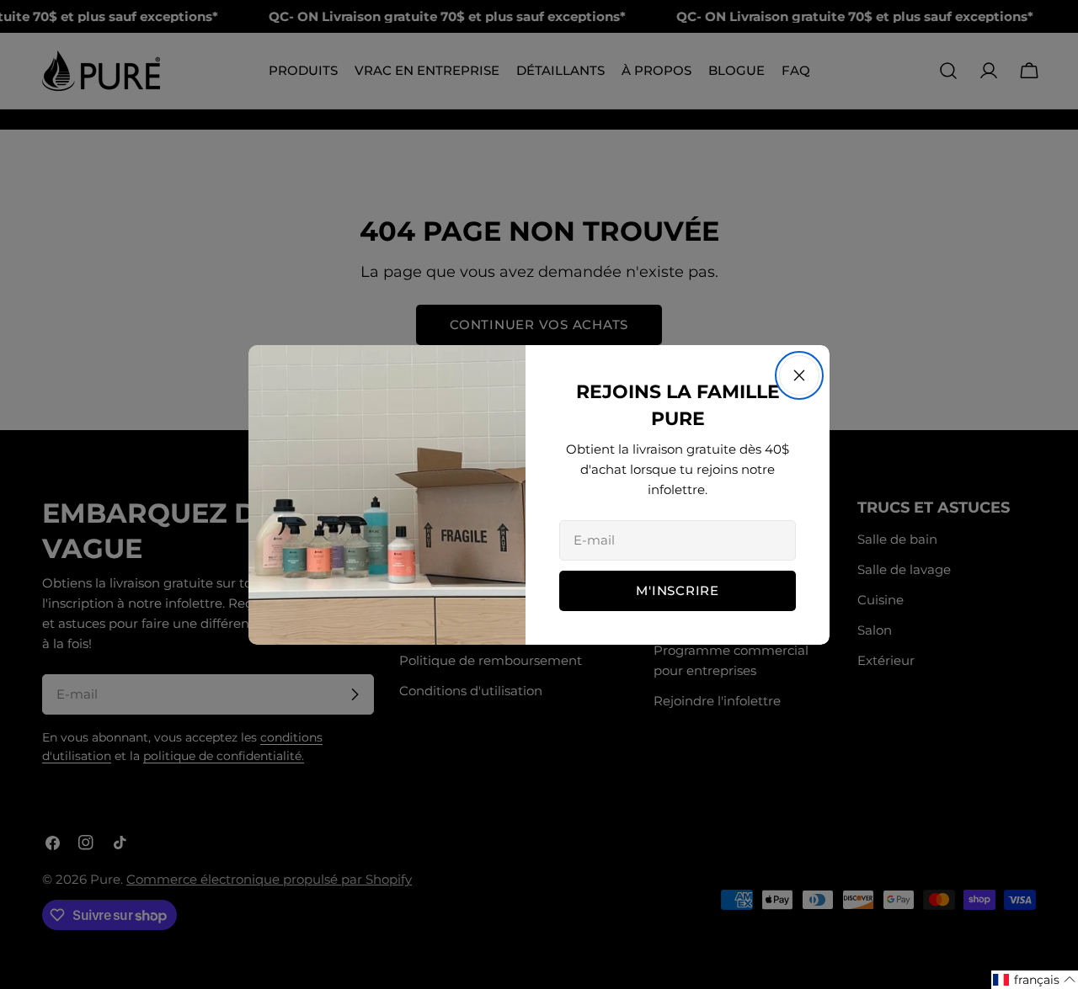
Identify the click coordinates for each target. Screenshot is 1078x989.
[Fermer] (799, 375)
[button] (1034, 979)
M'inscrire (677, 590)
